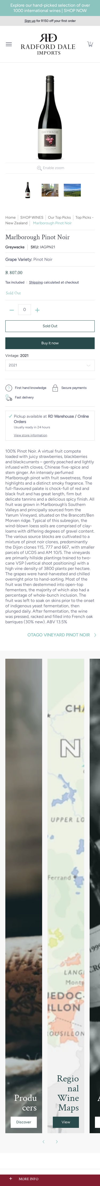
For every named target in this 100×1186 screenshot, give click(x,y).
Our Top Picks (59, 217)
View (66, 1122)
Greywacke (15, 247)
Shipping (36, 282)
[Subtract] (11, 310)
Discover (23, 1122)
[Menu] (8, 44)
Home (10, 217)
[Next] (56, 1142)
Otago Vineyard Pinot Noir (58, 635)
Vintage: (17, 355)
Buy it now (50, 343)
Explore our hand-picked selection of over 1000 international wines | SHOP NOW (50, 8)
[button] (90, 44)
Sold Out (50, 326)
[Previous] (44, 1142)
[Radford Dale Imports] (49, 44)
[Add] (37, 310)
